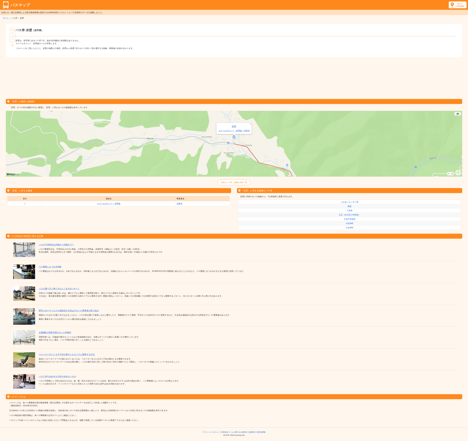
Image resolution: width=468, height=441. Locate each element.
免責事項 (252, 432)
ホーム (6, 18)
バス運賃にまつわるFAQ (50, 266)
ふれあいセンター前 (349, 202)
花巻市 (179, 203)
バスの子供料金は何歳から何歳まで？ (56, 244)
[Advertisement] (234, 77)
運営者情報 (261, 432)
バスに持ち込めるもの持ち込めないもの (57, 376)
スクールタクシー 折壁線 (108, 203)
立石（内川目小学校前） (349, 215)
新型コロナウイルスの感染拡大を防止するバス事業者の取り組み (69, 310)
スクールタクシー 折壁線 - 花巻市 (234, 131)
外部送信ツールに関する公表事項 (234, 432)
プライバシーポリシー (211, 432)
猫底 (349, 206)
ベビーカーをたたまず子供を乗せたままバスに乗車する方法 (67, 354)
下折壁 (349, 210)
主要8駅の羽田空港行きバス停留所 (55, 332)
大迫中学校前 (349, 219)
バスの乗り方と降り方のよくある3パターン (59, 288)
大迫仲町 (349, 223)
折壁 (234, 126)
